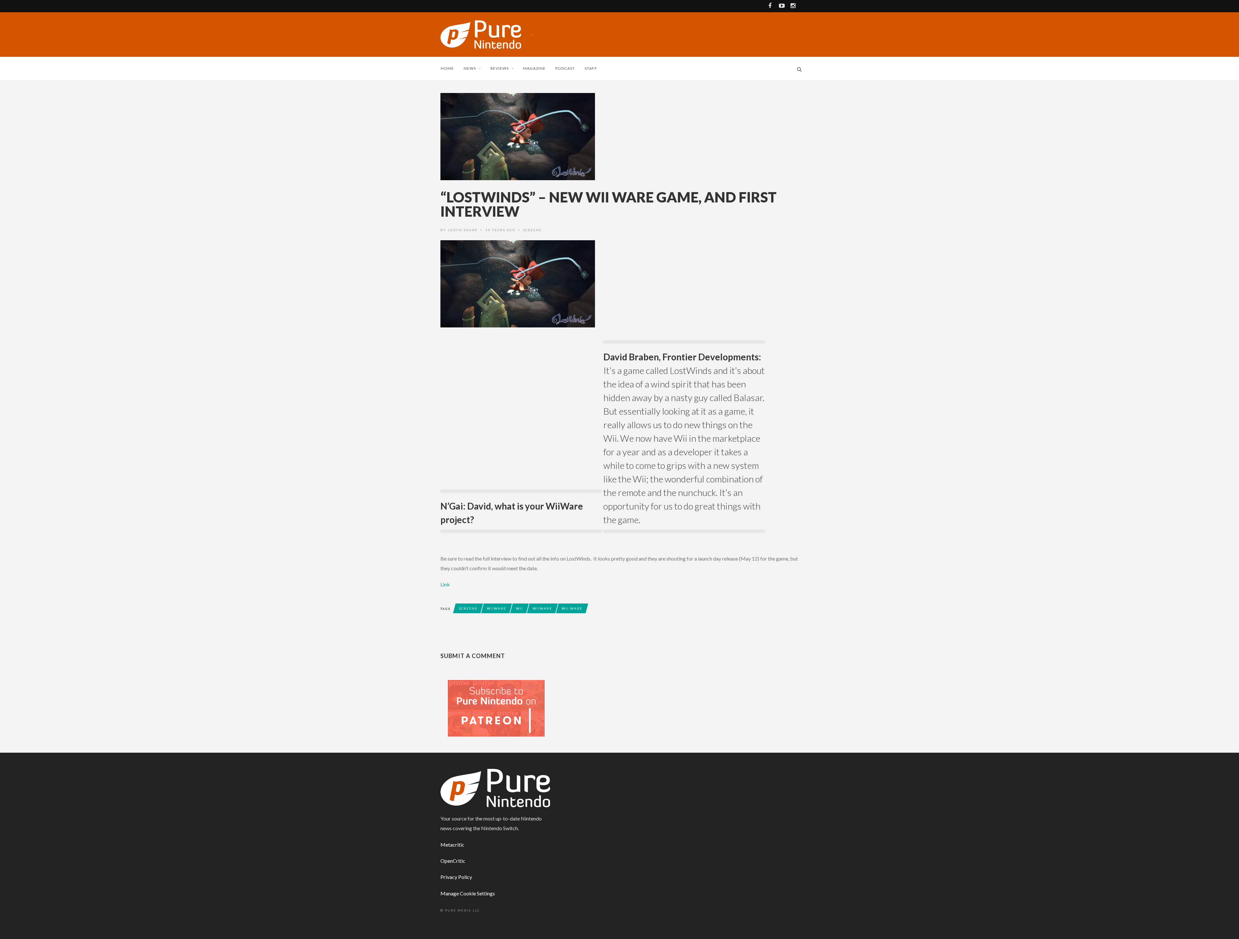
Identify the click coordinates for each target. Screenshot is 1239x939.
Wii (519, 608)
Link (445, 584)
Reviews (499, 68)
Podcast (565, 68)
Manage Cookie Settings (467, 893)
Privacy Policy (456, 877)
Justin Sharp (463, 230)
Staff (591, 68)
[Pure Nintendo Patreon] (496, 707)
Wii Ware (572, 608)
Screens (532, 230)
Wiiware (496, 608)
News (470, 68)
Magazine (534, 68)
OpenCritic (452, 861)
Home (447, 68)
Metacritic (452, 844)
